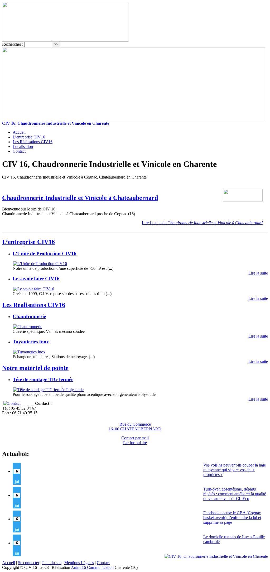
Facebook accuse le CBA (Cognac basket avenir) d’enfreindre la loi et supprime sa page (232, 518)
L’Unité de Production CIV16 (44, 253)
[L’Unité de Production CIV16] (40, 263)
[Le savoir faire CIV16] (33, 289)
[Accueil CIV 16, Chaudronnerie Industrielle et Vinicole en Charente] (65, 40)
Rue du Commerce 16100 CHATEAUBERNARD (135, 426)
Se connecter (28, 562)
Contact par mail (135, 438)
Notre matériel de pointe (35, 367)
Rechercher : (12, 44)
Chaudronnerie (29, 316)
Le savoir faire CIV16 (36, 278)
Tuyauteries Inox (31, 341)
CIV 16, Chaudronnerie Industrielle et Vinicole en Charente (55, 123)
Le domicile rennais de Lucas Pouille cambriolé (234, 539)
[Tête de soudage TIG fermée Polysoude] (48, 389)
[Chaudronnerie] (27, 326)
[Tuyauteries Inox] (29, 352)
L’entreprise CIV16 (29, 137)
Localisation (23, 146)
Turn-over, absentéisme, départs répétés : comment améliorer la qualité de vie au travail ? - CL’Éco (234, 494)
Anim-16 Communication (92, 567)
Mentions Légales (79, 562)
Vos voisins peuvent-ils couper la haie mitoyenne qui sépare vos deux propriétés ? (234, 470)
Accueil (19, 132)
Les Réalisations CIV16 (32, 142)
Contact (19, 151)
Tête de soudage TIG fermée (43, 379)
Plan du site (51, 562)
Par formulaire (135, 442)
